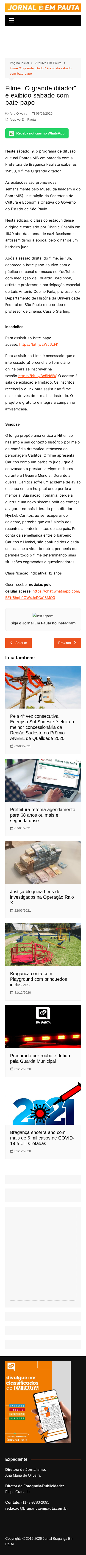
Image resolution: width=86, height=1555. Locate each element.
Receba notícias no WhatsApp (40, 133)
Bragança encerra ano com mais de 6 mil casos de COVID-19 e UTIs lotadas (42, 1138)
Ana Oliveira (18, 113)
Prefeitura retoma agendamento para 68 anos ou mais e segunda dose (42, 815)
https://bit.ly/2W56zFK (38, 344)
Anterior (21, 643)
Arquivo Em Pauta (23, 119)
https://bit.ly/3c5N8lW (37, 375)
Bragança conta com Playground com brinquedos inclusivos (38, 979)
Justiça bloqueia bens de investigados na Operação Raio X (42, 897)
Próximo (64, 643)
